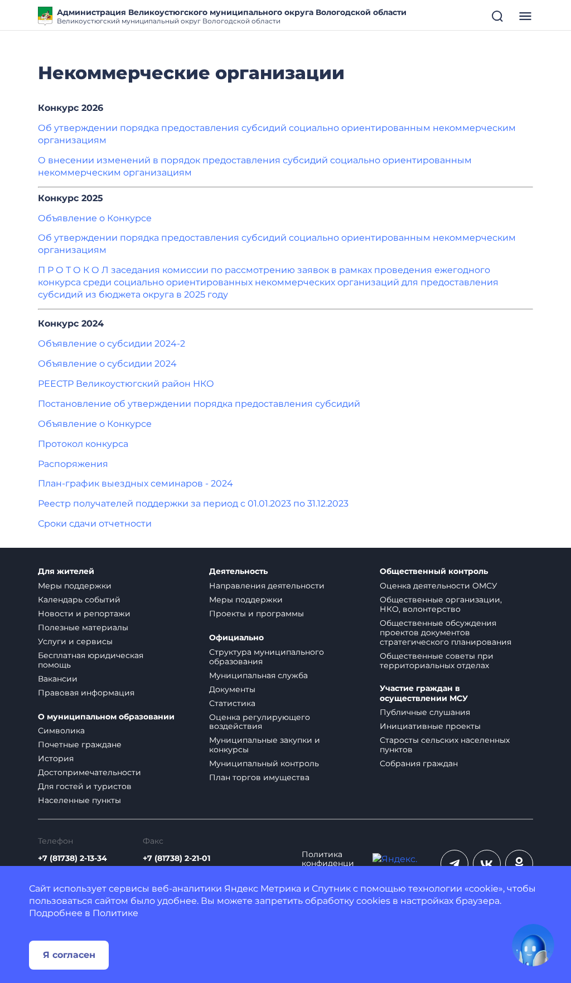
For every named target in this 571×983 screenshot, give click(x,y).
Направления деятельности (267, 586)
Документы (232, 689)
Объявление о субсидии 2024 (107, 363)
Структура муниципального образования (266, 656)
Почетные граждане (80, 744)
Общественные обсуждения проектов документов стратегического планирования (445, 632)
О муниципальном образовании (106, 717)
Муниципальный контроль (264, 763)
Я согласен (69, 955)
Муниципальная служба (258, 675)
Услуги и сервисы (75, 641)
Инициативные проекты (430, 726)
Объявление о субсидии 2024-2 (111, 343)
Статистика (232, 703)
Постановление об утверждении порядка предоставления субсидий (199, 403)
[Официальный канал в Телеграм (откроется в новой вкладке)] (454, 864)
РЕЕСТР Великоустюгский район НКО (126, 383)
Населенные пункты (79, 800)
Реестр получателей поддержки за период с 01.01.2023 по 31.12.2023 (193, 503)
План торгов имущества (259, 777)
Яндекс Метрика (262, 888)
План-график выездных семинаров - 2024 (135, 483)
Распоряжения (73, 464)
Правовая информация (86, 693)
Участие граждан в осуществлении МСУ (424, 693)
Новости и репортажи (84, 614)
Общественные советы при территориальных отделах (436, 660)
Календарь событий (79, 600)
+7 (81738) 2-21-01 (176, 858)
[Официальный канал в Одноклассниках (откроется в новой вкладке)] (519, 864)
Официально (236, 638)
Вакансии (58, 679)
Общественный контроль (434, 571)
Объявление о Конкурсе (95, 218)
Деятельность (238, 571)
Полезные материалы (83, 627)
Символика (61, 731)
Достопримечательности (89, 772)
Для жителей (66, 571)
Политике (115, 913)
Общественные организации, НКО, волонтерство (441, 604)
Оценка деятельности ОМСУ (438, 586)
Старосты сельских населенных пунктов (445, 745)
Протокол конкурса (83, 444)
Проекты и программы (256, 614)
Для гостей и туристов (85, 786)
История (56, 758)
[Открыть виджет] (533, 945)
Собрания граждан (419, 763)
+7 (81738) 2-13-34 (72, 858)
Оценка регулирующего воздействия (259, 722)
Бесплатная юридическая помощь (90, 660)
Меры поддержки (75, 586)
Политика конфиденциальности (328, 864)
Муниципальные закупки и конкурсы (264, 745)
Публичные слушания (425, 712)
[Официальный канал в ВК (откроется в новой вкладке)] (487, 864)
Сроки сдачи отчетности (95, 523)
